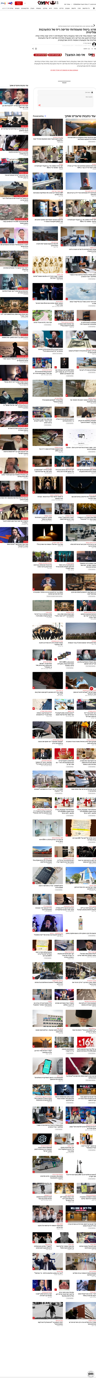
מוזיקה (45, 8)
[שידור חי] (10, 3)
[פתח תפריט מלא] (94, 8)
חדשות (73, 8)
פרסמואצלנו (19, 3)
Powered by (38, 116)
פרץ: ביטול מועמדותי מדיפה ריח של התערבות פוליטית (71, 26)
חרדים (61, 8)
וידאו (50, 8)
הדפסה (85, 48)
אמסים (67, 8)
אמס (92, 26)
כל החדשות (86, 8)
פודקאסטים (25, 8)
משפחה (38, 8)
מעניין (32, 8)
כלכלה (56, 8)
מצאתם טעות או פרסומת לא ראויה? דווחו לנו (64, 70)
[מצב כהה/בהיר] (25, 3)
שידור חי (10, 8)
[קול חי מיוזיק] (3, 3)
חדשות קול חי (87, 43)
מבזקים (88, 26)
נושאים (17, 8)
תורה (79, 8)
